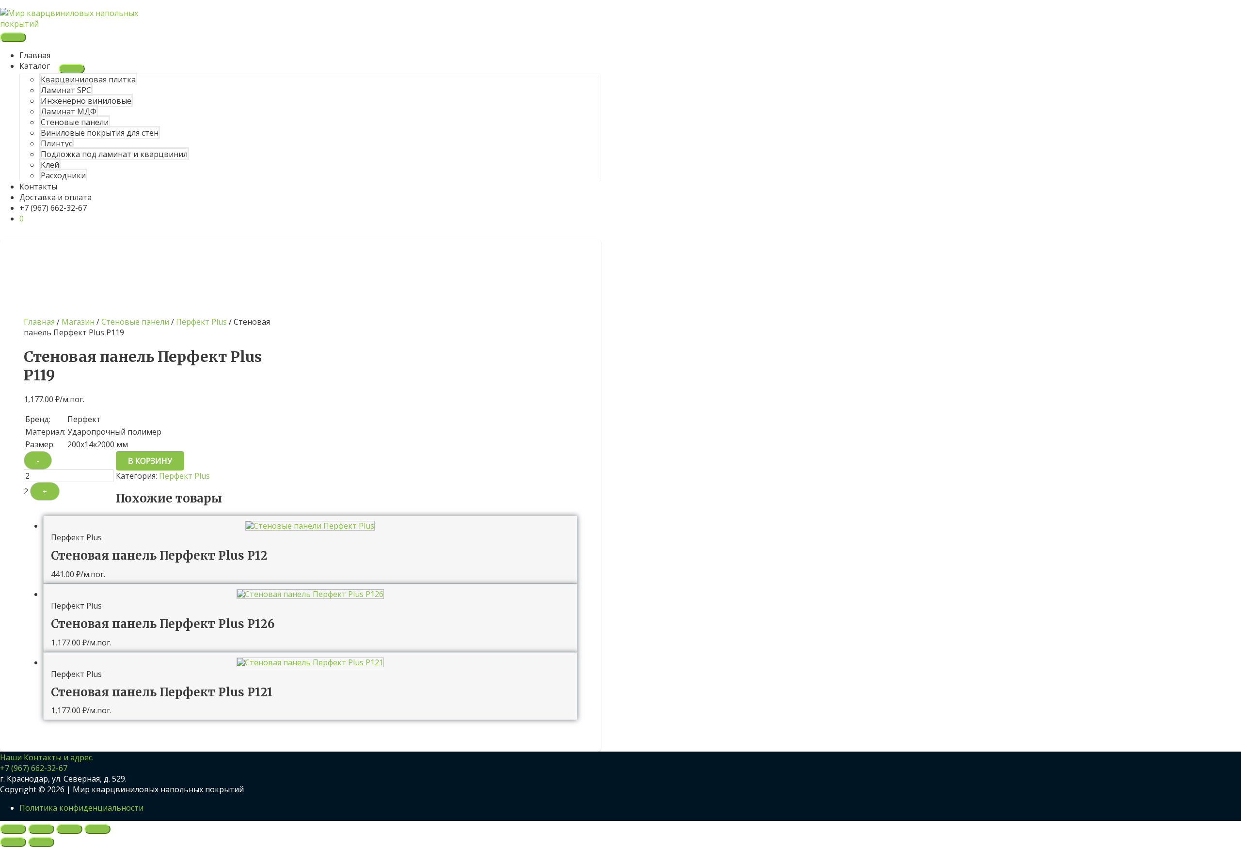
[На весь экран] (41, 829)
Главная (34, 55)
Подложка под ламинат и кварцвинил (114, 154)
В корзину (150, 460)
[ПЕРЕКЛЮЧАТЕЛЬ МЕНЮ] (72, 69)
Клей (50, 164)
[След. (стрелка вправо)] (41, 842)
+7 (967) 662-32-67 (53, 208)
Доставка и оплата (55, 197)
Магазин (78, 321)
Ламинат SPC (66, 90)
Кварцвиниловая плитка (88, 79)
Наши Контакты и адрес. (47, 757)
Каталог (34, 66)
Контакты (38, 186)
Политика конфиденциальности (81, 807)
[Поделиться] (69, 829)
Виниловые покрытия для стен (100, 132)
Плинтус (56, 143)
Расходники (63, 175)
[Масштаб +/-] (13, 829)
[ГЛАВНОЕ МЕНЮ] (13, 37)
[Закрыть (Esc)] (97, 829)
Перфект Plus (201, 321)
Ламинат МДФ (68, 111)
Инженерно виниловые (86, 100)
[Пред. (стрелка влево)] (13, 842)
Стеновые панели (75, 122)
